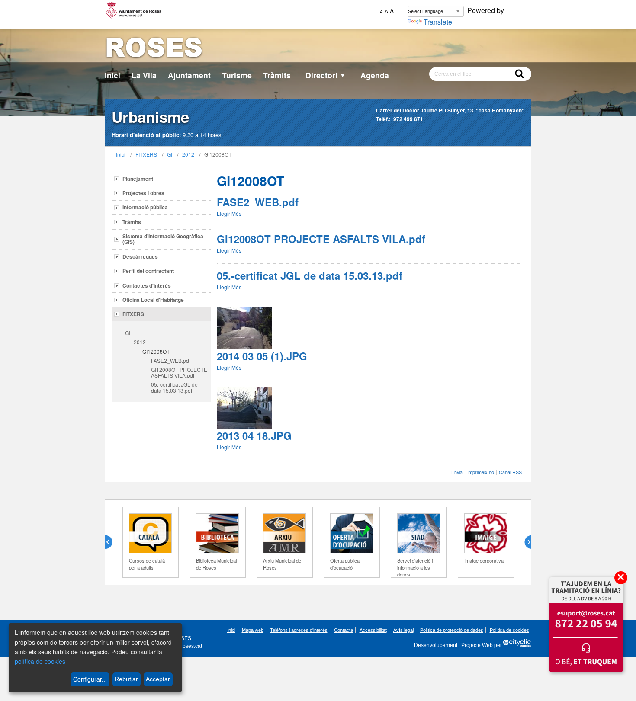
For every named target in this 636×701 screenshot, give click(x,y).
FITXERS (146, 154)
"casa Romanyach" (500, 110)
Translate (438, 22)
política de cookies (40, 661)
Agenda (374, 75)
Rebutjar (126, 678)
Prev (112, 542)
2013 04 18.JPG (254, 435)
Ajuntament (189, 75)
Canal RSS (510, 472)
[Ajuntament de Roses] (318, 49)
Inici (112, 75)
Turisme (237, 75)
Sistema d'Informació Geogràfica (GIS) (162, 239)
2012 (188, 154)
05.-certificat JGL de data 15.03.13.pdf (174, 387)
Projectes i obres (143, 193)
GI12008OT (156, 351)
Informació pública (145, 207)
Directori (325, 75)
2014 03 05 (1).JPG (262, 356)
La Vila (144, 75)
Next (524, 542)
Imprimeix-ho (480, 472)
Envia (457, 472)
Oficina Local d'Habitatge (153, 300)
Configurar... (90, 679)
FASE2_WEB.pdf (170, 360)
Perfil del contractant (148, 271)
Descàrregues (140, 256)
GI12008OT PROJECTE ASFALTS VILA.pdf (179, 372)
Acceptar (158, 678)
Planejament (137, 178)
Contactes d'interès (146, 285)
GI (169, 154)
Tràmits (277, 75)
